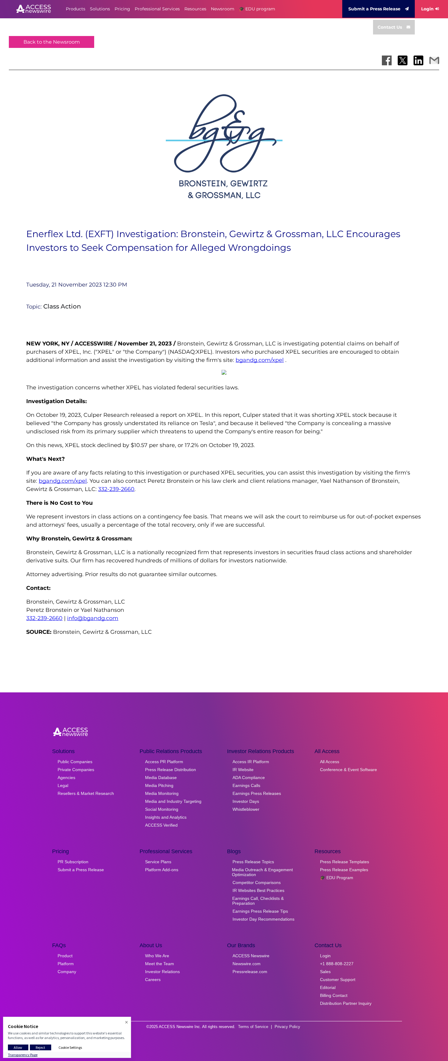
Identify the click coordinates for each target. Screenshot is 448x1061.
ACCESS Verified (161, 825)
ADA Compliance (249, 777)
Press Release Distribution (170, 769)
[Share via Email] (434, 60)
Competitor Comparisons (257, 882)
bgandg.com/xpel (260, 360)
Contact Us (390, 27)
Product (65, 955)
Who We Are (157, 955)
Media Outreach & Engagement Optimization (262, 872)
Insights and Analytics (166, 817)
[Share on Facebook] (387, 60)
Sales (325, 971)
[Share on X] (402, 60)
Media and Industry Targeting (173, 801)
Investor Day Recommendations (263, 919)
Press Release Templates (344, 861)
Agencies (66, 777)
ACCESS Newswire (251, 955)
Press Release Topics (253, 861)
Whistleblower (246, 809)
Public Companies (75, 761)
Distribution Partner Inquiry (346, 1003)
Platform (66, 963)
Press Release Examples (344, 869)
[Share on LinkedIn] (418, 60)
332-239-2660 (116, 489)
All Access (329, 761)
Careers (153, 979)
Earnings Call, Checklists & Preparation (258, 901)
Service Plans (158, 861)
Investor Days (246, 801)
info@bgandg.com (92, 618)
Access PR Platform (164, 761)
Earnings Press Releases (257, 793)
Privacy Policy (287, 1026)
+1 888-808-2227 (337, 963)
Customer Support (337, 979)
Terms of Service (253, 1026)
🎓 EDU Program (336, 877)
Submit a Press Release (374, 9)
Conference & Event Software (348, 769)
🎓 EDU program (257, 9)
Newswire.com (247, 963)
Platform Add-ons (161, 869)
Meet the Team (159, 963)
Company (67, 971)
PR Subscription (73, 861)
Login (427, 9)
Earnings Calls (246, 785)
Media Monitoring (162, 793)
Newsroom (222, 9)
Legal (63, 785)
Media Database (161, 777)
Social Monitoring (161, 809)
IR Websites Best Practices (258, 890)
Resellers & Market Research (86, 793)
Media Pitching (159, 785)
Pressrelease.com (250, 971)
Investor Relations (162, 971)
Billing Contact (333, 995)
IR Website (243, 769)
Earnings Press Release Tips (260, 911)
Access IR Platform (251, 761)
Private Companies (76, 769)
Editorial (328, 987)
